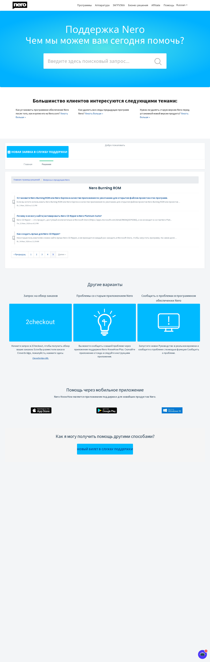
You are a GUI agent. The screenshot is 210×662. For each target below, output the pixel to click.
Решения (46, 164)
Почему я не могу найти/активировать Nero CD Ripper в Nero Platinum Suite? (59, 215)
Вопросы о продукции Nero (56, 179)
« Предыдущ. (20, 254)
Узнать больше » (94, 113)
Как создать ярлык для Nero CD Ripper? (38, 233)
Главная (28, 164)
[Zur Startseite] (22, 4)
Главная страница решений (27, 179)
